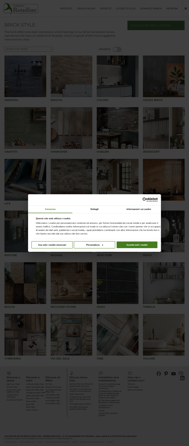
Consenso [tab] (50, 209)
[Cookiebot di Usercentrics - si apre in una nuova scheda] (145, 200)
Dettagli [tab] (95, 209)
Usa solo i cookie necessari (52, 244)
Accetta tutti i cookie (137, 244)
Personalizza (93, 244)
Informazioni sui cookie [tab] (139, 209)
